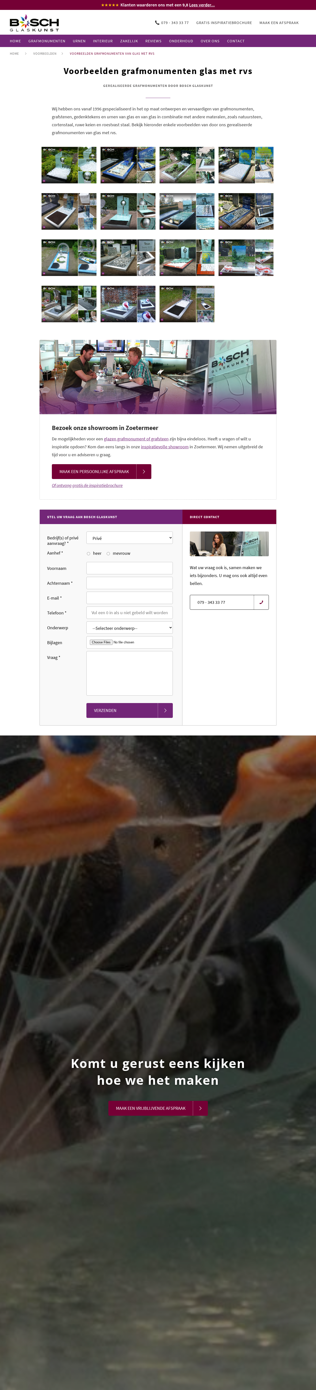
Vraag (53, 657)
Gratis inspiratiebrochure (224, 22)
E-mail (54, 598)
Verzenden (105, 710)
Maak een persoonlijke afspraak (94, 471)
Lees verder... (202, 5)
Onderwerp (57, 628)
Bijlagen (54, 642)
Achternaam (60, 583)
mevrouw (121, 553)
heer (96, 553)
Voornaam (56, 568)
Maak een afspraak (279, 22)
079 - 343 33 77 (175, 22)
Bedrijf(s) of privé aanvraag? (63, 540)
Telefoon (57, 613)
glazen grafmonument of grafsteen (136, 439)
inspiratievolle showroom (165, 447)
